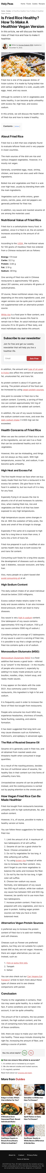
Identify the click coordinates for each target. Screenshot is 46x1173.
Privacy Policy (32, 1155)
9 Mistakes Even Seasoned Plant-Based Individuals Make (10, 1119)
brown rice (21, 860)
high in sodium (25, 618)
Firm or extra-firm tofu (17, 963)
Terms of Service (23, 1159)
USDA (20, 243)
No (31, 1053)
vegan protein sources (33, 389)
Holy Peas (7, 3)
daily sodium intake (10, 420)
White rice (6, 314)
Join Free (34, 358)
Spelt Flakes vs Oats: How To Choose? (32, 1118)
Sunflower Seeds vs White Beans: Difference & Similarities (34, 1140)
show (17, 126)
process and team (25, 1073)
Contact (21, 1155)
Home (23, 4)
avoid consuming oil (10, 578)
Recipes (42, 4)
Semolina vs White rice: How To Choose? (33, 1099)
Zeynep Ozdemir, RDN (26, 45)
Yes (24, 1053)
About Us (12, 1155)
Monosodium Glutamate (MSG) (16, 658)
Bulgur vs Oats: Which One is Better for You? (10, 1099)
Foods (28, 4)
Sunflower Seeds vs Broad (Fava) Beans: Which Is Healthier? (9, 1140)
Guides (35, 4)
